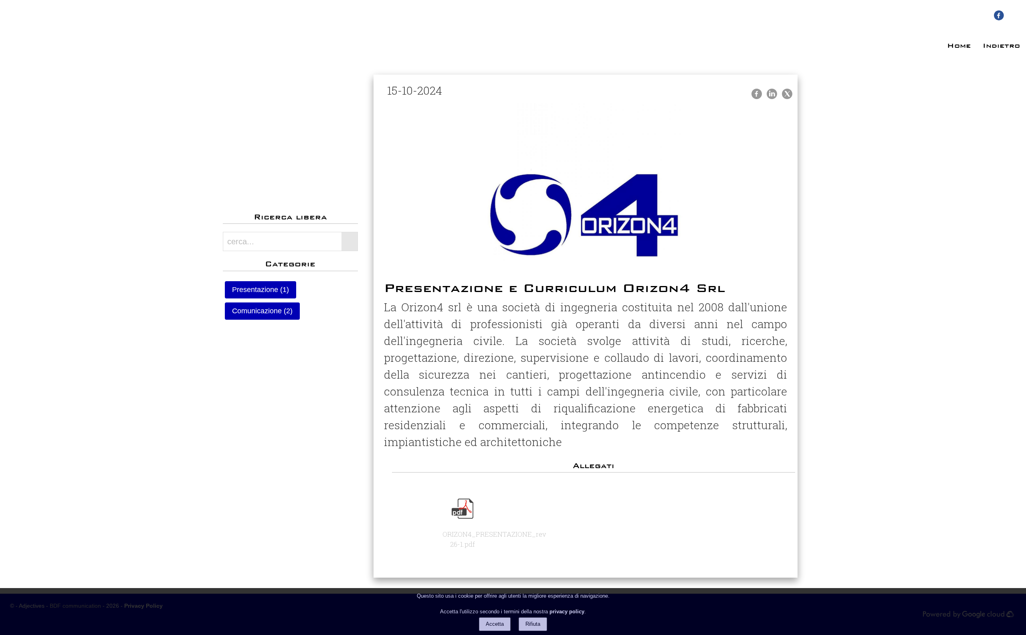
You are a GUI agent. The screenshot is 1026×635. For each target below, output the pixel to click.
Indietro (1001, 45)
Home (959, 45)
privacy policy (566, 612)
